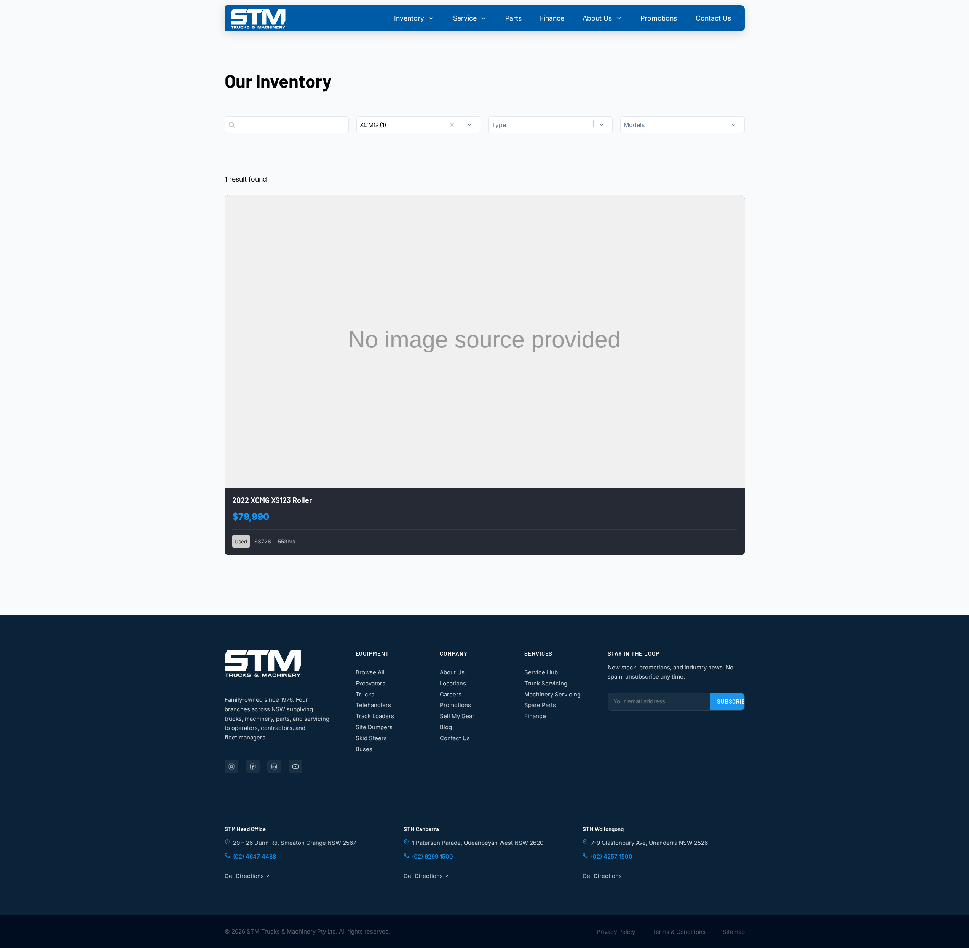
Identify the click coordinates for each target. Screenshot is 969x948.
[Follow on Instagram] (231, 766)
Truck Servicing (545, 683)
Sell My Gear (457, 716)
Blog (446, 727)
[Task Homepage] (258, 18)
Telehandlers (373, 705)
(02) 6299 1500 (432, 856)
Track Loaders (375, 716)
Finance (552, 18)
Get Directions (244, 875)
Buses (364, 749)
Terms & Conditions (679, 931)
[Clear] (452, 125)
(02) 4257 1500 (611, 856)
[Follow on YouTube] (295, 766)
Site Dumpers (374, 727)
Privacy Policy (616, 931)
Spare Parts (540, 705)
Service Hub (541, 672)
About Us (452, 672)
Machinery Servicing (552, 694)
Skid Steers (371, 738)
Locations (453, 683)
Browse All (370, 672)
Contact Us (713, 18)
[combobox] (401, 125)
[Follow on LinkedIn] (274, 766)
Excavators (370, 683)
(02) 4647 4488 (254, 856)
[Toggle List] (469, 125)
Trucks (365, 694)
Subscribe (733, 701)
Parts (513, 18)
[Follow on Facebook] (253, 766)
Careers (450, 694)
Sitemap (734, 931)
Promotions (658, 18)
